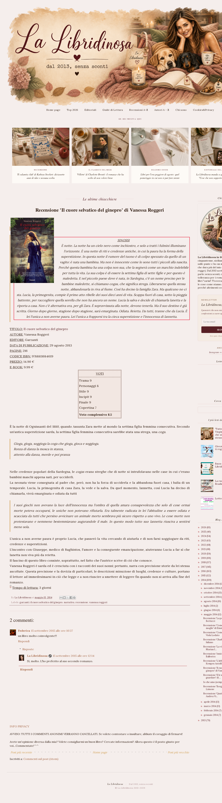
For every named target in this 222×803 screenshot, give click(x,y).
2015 (203, 575)
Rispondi (23, 641)
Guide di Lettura (113, 109)
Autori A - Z (161, 109)
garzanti (24, 602)
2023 (204, 540)
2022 (204, 544)
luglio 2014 (209, 605)
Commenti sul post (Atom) (40, 759)
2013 (203, 720)
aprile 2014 (210, 701)
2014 (203, 580)
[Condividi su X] (67, 597)
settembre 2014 (212, 597)
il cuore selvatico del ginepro (46, 602)
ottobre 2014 (211, 592)
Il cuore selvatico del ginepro (46, 329)
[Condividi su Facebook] (71, 597)
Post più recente (21, 752)
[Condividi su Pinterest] (74, 597)
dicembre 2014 (212, 583)
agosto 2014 (210, 601)
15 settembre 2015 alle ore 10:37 (52, 630)
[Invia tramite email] (61, 597)
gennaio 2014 (211, 715)
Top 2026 (72, 109)
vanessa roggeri (98, 602)
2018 (203, 562)
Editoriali (90, 109)
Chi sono (181, 109)
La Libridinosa (37, 655)
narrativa (69, 602)
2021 (203, 549)
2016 (203, 571)
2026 (204, 527)
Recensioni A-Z (138, 109)
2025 (204, 531)
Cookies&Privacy (203, 109)
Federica (24, 630)
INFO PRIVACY (19, 726)
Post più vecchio (178, 752)
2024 (204, 536)
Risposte (28, 649)
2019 (203, 558)
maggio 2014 (211, 614)
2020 (204, 553)
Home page (53, 109)
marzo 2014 (210, 706)
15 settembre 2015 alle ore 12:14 (73, 655)
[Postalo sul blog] (64, 597)
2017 (203, 566)
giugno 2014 (210, 610)
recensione (81, 602)
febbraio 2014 (211, 710)
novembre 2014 (212, 588)
